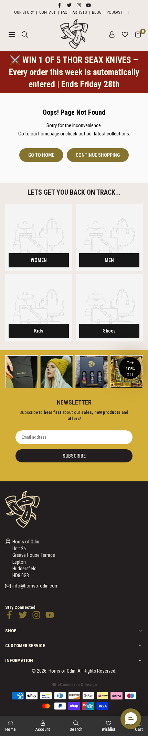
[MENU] (11, 34)
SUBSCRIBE (74, 456)
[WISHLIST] (124, 34)
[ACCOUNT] (111, 34)
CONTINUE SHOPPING (98, 155)
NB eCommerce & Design (74, 684)
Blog (97, 12)
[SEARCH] (24, 34)
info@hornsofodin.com (35, 586)
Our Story (24, 12)
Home (10, 729)
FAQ (64, 12)
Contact (47, 12)
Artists (80, 12)
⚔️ (74, 72)
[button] (138, 34)
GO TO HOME (41, 155)
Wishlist (108, 729)
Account (42, 729)
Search (76, 729)
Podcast (115, 12)
